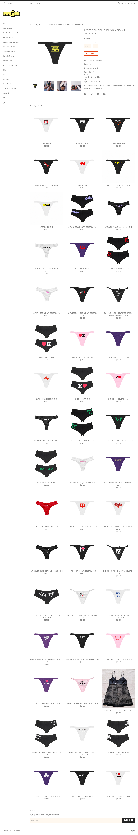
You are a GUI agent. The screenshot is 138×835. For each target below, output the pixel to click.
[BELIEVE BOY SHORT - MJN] (46, 464)
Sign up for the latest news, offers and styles (45, 815)
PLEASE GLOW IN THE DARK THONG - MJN (46, 441)
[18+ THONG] (46, 125)
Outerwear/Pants (9, 51)
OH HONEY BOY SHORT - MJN (118, 752)
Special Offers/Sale (9, 88)
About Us (6, 93)
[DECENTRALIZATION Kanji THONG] (46, 166)
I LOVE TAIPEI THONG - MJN (82, 796)
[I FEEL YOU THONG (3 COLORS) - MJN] (118, 640)
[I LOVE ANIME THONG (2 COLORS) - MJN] (46, 294)
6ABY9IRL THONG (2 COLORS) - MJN (118, 227)
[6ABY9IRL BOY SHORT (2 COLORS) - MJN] (82, 208)
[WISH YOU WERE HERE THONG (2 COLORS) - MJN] (118, 508)
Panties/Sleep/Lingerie (11, 33)
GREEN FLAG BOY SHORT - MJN (82, 441)
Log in (32, 3)
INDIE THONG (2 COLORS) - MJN (118, 357)
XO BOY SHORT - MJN (82, 399)
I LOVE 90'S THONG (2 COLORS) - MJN (82, 571)
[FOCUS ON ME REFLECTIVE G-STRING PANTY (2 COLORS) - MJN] (118, 294)
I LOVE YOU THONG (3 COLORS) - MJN (46, 703)
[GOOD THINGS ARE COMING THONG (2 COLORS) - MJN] (82, 733)
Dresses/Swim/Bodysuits (11, 42)
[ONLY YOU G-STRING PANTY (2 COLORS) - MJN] (82, 596)
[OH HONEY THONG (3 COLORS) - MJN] (46, 777)
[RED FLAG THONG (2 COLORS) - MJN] (82, 250)
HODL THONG (82, 185)
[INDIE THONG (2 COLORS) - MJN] (118, 338)
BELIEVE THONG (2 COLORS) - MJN (82, 482)
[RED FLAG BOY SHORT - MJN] (118, 250)
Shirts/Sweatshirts (9, 47)
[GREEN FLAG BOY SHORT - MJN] (82, 422)
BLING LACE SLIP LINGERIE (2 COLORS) (118, 710)
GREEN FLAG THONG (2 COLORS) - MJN (118, 441)
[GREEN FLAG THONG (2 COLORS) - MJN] (118, 422)
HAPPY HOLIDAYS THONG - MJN (46, 527)
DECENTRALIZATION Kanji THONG (46, 185)
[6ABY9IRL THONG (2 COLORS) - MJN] (118, 208)
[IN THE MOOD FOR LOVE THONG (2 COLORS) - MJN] (118, 596)
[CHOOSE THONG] (118, 125)
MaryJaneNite (16, 830)
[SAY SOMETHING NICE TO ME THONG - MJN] (46, 552)
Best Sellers (7, 84)
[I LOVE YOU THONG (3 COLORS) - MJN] (46, 685)
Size (85, 42)
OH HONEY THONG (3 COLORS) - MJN (46, 796)
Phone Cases (7, 61)
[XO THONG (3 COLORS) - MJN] (118, 380)
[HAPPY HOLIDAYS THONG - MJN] (46, 508)
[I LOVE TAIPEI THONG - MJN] (82, 777)
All (4, 23)
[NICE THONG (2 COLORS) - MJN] (118, 166)
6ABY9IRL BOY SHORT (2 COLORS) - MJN (82, 227)
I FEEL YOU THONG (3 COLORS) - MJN (118, 659)
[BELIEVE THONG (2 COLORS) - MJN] (82, 464)
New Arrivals (7, 28)
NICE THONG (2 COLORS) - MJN (118, 185)
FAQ (4, 98)
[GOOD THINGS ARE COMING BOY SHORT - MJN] (46, 733)
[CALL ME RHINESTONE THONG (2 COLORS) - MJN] (46, 640)
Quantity (95, 42)
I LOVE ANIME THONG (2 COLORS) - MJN (46, 313)
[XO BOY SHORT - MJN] (82, 380)
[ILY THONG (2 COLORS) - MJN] (46, 380)
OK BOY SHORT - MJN (46, 357)
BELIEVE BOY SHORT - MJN (46, 482)
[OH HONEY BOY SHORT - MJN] (118, 733)
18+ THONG (46, 143)
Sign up (38, 3)
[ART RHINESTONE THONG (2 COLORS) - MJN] (82, 640)
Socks (5, 74)
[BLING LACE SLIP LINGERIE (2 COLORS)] (118, 688)
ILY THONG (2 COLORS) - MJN (46, 399)
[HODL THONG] (82, 166)
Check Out (131, 3)
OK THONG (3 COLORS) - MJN (82, 357)
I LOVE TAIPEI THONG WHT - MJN (118, 796)
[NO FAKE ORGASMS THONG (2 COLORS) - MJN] (82, 294)
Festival (6, 79)
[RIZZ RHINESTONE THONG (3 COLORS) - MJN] (118, 464)
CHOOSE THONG (118, 143)
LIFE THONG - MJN (46, 227)
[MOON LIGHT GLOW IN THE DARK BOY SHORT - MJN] (46, 596)
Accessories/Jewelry (10, 65)
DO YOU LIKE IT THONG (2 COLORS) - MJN (82, 527)
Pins (4, 70)
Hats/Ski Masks (8, 56)
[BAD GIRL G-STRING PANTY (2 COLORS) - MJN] (118, 552)
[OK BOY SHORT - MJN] (46, 338)
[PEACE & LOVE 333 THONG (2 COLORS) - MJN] (46, 250)
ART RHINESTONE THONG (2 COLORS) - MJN (82, 659)
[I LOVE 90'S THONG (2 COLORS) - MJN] (82, 552)
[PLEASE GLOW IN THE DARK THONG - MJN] (46, 422)
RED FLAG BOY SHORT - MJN (118, 269)
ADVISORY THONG (82, 143)
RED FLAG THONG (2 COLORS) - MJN (82, 269)
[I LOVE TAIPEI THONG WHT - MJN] (118, 777)
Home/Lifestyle (8, 37)
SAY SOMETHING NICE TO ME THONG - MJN (47, 571)
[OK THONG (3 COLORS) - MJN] (82, 338)
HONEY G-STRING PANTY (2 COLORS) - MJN (82, 703)
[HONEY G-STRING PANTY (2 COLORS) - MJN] (82, 685)
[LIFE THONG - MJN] (46, 208)
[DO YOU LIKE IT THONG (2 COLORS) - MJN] (82, 508)
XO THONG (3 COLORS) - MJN (118, 399)
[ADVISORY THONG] (82, 125)
